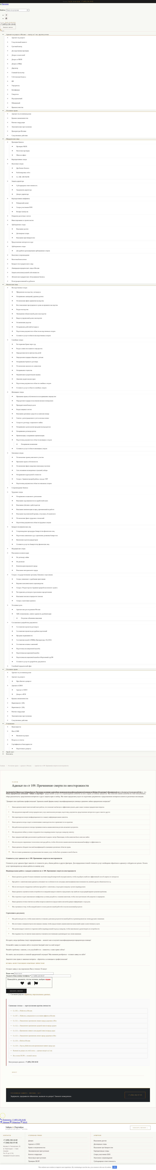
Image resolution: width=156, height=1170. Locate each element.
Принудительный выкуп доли (26, 405)
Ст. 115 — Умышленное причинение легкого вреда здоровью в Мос (34, 1036)
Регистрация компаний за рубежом (23, 281)
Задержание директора (24, 190)
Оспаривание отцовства (24, 370)
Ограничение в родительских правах (28, 375)
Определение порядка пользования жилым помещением (34, 401)
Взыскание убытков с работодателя (28, 505)
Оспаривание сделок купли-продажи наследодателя (33, 427)
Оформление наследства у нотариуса (28, 292)
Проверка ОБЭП (21, 146)
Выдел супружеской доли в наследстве (29, 318)
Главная (2, 766)
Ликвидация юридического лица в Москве (25, 268)
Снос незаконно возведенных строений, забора (32, 470)
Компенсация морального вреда (26, 566)
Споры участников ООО (24, 207)
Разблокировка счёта (23, 172)
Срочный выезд (17, 46)
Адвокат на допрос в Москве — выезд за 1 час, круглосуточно (27, 34)
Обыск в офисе (21, 155)
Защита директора (18, 181)
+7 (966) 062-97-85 (135, 1095)
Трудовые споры (17, 492)
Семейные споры (17, 340)
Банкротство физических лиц (21, 527)
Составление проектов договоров (27, 627)
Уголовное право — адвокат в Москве (20, 766)
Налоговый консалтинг (19, 259)
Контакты (9, 754)
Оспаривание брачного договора (27, 362)
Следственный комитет (19, 42)
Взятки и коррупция (18, 122)
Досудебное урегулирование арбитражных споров (33, 251)
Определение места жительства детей (28, 353)
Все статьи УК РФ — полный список (24, 1055)
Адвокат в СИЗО (17, 685)
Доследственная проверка (20, 51)
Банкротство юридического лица (22, 264)
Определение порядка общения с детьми (29, 357)
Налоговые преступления (37, 1158)
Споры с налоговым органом (25, 601)
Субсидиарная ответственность (26, 185)
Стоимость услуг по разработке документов (31, 661)
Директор (15, 68)
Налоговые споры (17, 164)
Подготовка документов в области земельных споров (34, 483)
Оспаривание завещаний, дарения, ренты (29, 296)
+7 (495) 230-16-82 (87, 1)
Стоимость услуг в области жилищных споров (31, 448)
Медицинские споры (18, 548)
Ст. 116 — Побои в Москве (21, 1041)
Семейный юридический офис (22, 666)
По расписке (20, 561)
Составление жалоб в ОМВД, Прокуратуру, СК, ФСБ (33, 640)
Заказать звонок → (140, 1127)
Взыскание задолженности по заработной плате (32, 501)
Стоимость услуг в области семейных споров (31, 388)
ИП (13, 81)
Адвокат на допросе (18, 677)
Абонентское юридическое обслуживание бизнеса (28, 277)
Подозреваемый (17, 98)
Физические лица (12, 284)
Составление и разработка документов (24, 622)
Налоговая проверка (23, 151)
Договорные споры (22, 233)
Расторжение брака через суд (26, 344)
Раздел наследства (22, 309)
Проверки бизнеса (18, 142)
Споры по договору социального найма (29, 422)
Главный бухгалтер (18, 72)
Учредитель (16, 85)
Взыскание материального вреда (27, 570)
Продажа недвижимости (24, 635)
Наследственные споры (19, 288)
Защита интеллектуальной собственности (25, 272)
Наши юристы (16, 727)
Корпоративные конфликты (21, 198)
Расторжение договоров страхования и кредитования (34, 592)
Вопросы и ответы (18, 740)
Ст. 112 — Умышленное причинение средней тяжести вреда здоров (34, 1025)
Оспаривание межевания (29, 444)
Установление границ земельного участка (30, 457)
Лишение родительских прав (25, 379)
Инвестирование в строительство (23, 220)
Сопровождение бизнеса (20, 488)
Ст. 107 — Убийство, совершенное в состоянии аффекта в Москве (34, 1016)
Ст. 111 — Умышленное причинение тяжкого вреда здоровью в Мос (35, 1021)
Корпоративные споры (19, 159)
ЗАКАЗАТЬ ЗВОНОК (16, 991)
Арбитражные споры (19, 224)
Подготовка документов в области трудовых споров (33, 522)
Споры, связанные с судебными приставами (30, 579)
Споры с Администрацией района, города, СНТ (32, 479)
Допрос (30, 1141)
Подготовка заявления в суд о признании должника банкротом (37, 535)
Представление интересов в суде (22, 242)
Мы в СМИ (15, 731)
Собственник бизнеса (19, 77)
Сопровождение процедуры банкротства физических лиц (35, 531)
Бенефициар (16, 90)
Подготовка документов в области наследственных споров (35, 331)
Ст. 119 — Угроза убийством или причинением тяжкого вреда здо (34, 1046)
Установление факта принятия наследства (30, 301)
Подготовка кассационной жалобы (27, 653)
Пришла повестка (17, 107)
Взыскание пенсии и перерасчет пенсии (29, 596)
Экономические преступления (22, 127)
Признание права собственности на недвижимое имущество (36, 396)
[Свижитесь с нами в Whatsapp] (6, 18)
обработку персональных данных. (37, 994)
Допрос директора (22, 194)
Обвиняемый (16, 103)
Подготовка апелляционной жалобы (28, 648)
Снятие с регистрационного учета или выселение (32, 418)
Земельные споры (17, 453)
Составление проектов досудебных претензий (31, 631)
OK (115, 1167)
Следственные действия (20, 135)
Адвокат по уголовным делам (21, 114)
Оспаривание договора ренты (26, 431)
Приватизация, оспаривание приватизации (30, 435)
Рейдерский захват (22, 203)
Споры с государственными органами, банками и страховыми (32, 575)
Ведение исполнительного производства (29, 583)
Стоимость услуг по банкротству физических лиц (32, 544)
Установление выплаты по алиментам (28, 366)
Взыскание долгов (22, 229)
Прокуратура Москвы (19, 131)
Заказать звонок (8, 27)
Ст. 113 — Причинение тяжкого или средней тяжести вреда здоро (34, 1030)
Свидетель (15, 94)
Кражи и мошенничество (20, 118)
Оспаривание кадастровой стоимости (28, 475)
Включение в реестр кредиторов (27, 540)
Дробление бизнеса (22, 168)
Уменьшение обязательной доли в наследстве (31, 314)
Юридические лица (12, 139)
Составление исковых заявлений (27, 644)
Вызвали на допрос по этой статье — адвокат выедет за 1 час (32, 1050)
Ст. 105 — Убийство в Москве (22, 1011)
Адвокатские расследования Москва (28, 609)
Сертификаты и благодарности (22, 744)
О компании (10, 723)
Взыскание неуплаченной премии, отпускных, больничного (36, 514)
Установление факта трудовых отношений (30, 518)
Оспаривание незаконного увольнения (29, 496)
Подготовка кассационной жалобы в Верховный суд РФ (34, 657)
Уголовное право (12, 110)
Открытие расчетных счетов (21, 216)
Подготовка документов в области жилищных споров (34, 440)
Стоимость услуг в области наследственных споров (33, 335)
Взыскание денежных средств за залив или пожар (32, 414)
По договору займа (22, 557)
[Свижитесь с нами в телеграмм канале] (6, 15)
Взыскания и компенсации (20, 553)
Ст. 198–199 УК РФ (22, 177)
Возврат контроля (22, 211)
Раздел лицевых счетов (24, 409)
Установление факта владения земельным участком (33, 466)
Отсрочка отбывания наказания (31, 618)
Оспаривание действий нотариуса (27, 327)
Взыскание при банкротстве (25, 238)
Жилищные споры (18, 392)
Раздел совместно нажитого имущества (29, 348)
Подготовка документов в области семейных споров (33, 383)
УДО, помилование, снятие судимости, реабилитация (33, 614)
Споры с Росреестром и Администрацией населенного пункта (36, 588)
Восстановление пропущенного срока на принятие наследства (37, 305)
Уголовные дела (17, 605)
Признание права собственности (27, 462)
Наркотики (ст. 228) (18, 703)
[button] (2, 1115)
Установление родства (23, 322)
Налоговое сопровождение (20, 255)
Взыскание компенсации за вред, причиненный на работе (35, 509)
